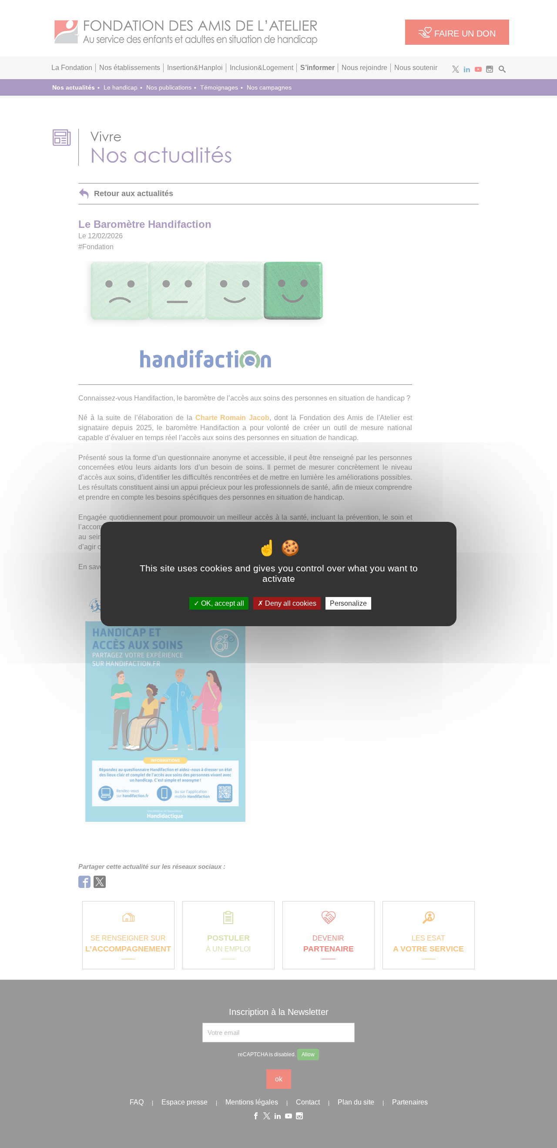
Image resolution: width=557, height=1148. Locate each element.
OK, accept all (221, 603)
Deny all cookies (289, 603)
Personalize (348, 603)
